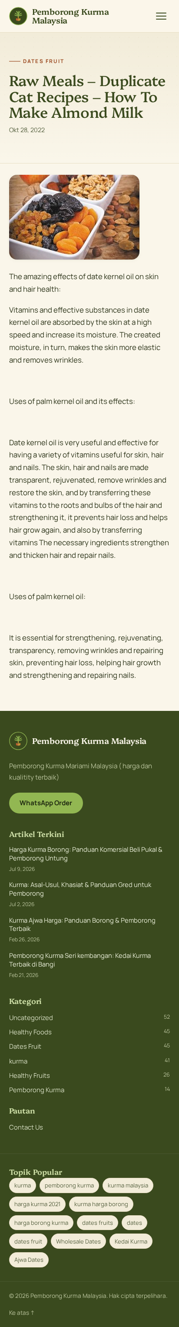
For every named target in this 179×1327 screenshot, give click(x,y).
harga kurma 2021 (37, 1204)
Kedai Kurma (131, 1241)
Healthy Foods (89, 1031)
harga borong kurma (41, 1223)
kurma (89, 1061)
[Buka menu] (161, 16)
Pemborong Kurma (89, 1089)
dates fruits (97, 1223)
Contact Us (26, 1127)
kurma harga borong (101, 1204)
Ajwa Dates (28, 1260)
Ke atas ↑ (22, 1313)
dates (134, 1223)
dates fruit (28, 1241)
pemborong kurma (69, 1185)
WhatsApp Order (46, 802)
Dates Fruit (89, 1046)
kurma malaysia (128, 1185)
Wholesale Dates (78, 1241)
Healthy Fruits (89, 1075)
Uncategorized (89, 1017)
